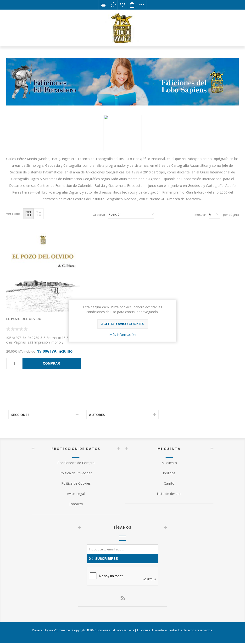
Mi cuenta (169, 462)
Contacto (76, 504)
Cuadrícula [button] (28, 213)
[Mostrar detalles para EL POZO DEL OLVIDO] (43, 270)
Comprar (51, 363)
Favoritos (122, 5)
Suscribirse (106, 558)
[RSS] (122, 597)
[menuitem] (76, 463)
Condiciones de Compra (76, 462)
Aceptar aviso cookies (122, 324)
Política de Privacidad (76, 473)
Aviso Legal (76, 493)
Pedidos (169, 473)
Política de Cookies (76, 483)
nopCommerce (59, 630)
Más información (122, 334)
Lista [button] (38, 213)
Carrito (169, 483)
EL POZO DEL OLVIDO (23, 318)
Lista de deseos (169, 493)
